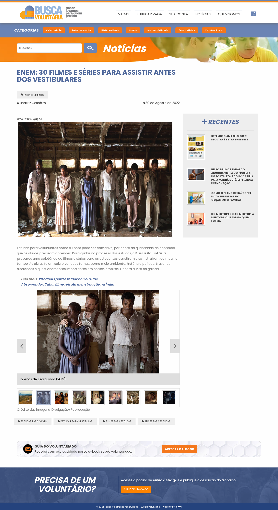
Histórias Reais (110, 30)
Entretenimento (81, 30)
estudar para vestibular (76, 338)
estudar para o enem (34, 338)
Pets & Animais (213, 30)
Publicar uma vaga (136, 406)
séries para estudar (157, 338)
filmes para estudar (118, 338)
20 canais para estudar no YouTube (68, 279)
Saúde (133, 30)
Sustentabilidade (157, 30)
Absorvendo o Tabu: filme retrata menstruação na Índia (67, 284)
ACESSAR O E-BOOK (179, 366)
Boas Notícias (187, 30)
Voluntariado (53, 30)
